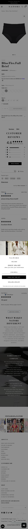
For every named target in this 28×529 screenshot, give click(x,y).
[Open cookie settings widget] (3, 526)
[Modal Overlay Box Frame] (14, 264)
